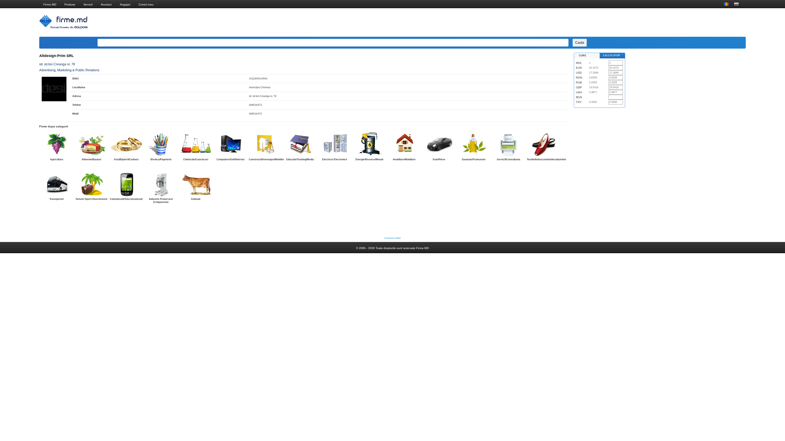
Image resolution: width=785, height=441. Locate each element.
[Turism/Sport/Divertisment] (91, 184)
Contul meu (146, 4)
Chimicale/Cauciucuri (195, 159)
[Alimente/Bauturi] (91, 144)
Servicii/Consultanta (508, 159)
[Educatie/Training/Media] (300, 144)
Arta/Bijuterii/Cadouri (126, 159)
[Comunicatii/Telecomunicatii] (126, 184)
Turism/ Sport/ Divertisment (91, 199)
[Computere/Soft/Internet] (230, 144)
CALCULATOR (611, 55)
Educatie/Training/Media (300, 159)
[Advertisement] (664, 22)
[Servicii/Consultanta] (508, 144)
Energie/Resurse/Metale (369, 159)
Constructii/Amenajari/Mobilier (266, 159)
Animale (196, 199)
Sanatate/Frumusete (474, 159)
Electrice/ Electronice (334, 159)
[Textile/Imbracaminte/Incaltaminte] (543, 144)
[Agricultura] (56, 144)
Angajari (125, 4)
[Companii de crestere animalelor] (195, 184)
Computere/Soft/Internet (230, 159)
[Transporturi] (56, 184)
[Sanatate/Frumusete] (473, 144)
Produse (69, 4)
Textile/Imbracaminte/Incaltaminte (546, 159)
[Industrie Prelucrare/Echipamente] (161, 184)
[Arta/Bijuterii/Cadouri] (126, 144)
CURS (582, 55)
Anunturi (106, 4)
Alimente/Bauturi (91, 159)
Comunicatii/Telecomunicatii (126, 199)
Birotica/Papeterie (161, 159)
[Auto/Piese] (439, 144)
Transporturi (56, 199)
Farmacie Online (392, 238)
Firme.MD (49, 4)
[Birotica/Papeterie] (161, 144)
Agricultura (56, 159)
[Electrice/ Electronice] (334, 144)
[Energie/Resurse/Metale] (369, 144)
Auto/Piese (439, 159)
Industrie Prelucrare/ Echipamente (161, 201)
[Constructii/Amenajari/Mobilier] (265, 144)
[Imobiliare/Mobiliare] (404, 144)
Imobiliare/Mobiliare (404, 159)
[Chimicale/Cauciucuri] (195, 144)
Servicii (88, 4)
